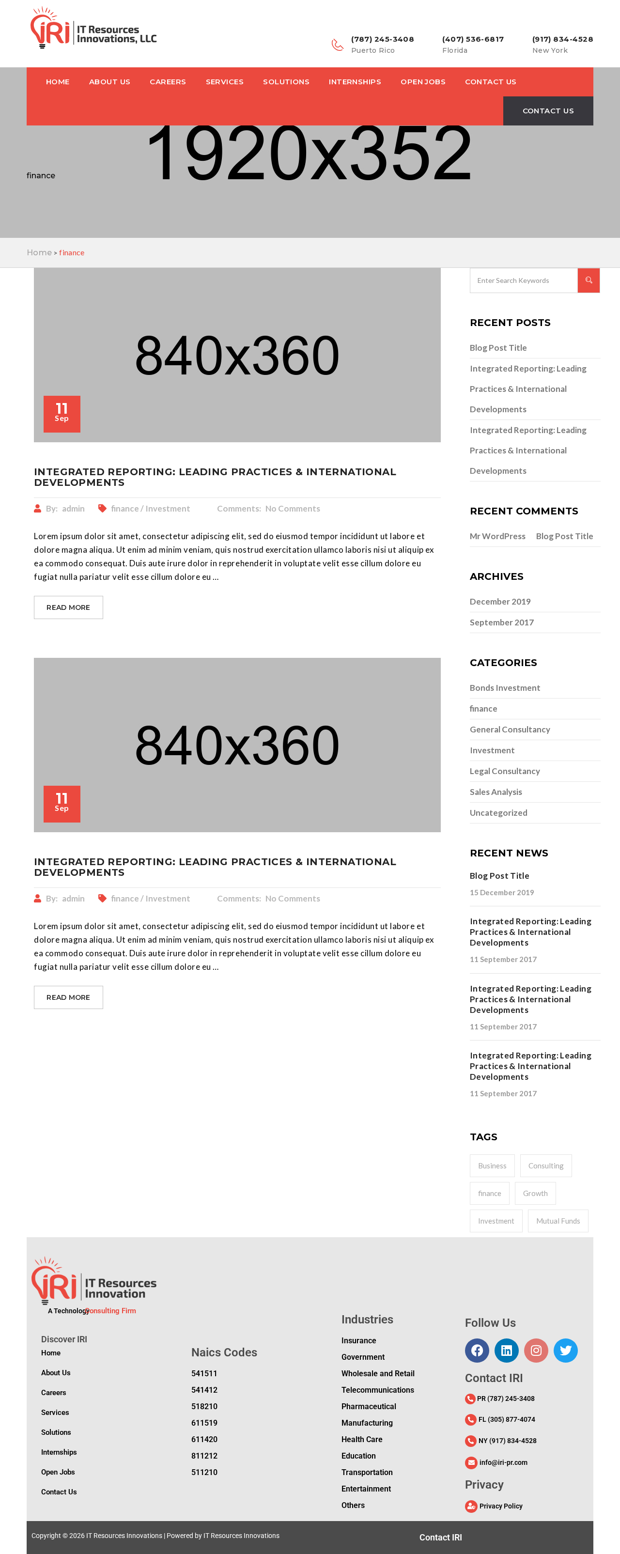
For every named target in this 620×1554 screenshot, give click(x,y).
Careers (168, 81)
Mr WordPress (498, 536)
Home (58, 81)
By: (65, 508)
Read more (68, 607)
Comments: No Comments (268, 508)
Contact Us (491, 81)
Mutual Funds (558, 1220)
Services (225, 81)
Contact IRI (440, 1537)
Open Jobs (423, 81)
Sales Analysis (496, 792)
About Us (110, 81)
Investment (492, 750)
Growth (535, 1193)
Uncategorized (498, 813)
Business (492, 1165)
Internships (355, 81)
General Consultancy (510, 729)
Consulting (546, 1165)
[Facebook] (477, 1350)
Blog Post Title (498, 347)
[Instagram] (536, 1350)
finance (483, 708)
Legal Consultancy (505, 771)
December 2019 (500, 601)
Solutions (286, 81)
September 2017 (502, 622)
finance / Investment (151, 508)
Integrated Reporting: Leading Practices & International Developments (528, 388)
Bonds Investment (505, 688)
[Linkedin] (507, 1350)
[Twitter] (566, 1350)
